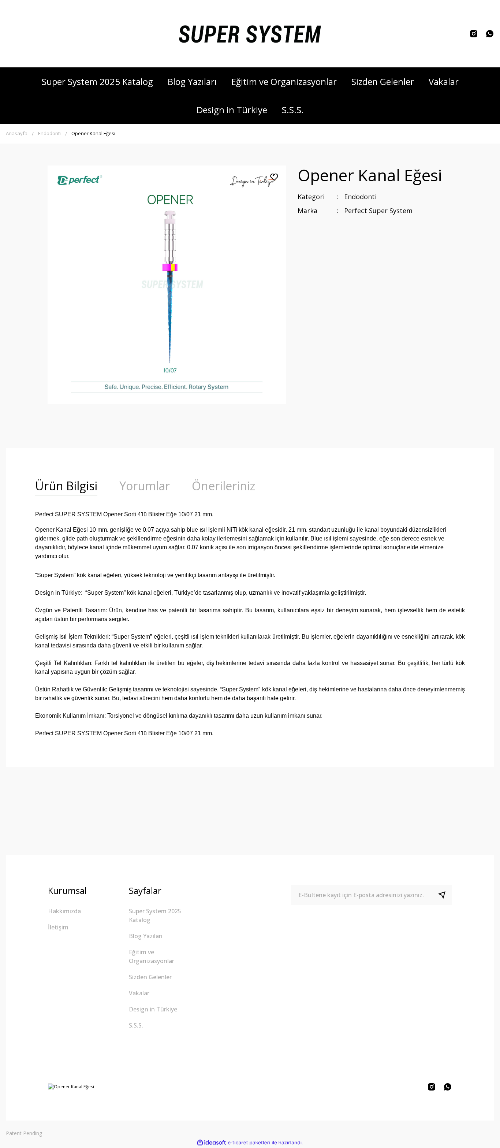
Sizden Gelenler (150, 977)
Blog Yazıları (146, 936)
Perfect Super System (378, 210)
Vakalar (139, 993)
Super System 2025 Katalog (155, 915)
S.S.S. (136, 1025)
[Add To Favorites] (274, 177)
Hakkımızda (64, 911)
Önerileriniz (223, 486)
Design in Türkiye (153, 1009)
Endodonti (360, 196)
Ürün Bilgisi (66, 486)
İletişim (58, 927)
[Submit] (444, 895)
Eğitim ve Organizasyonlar (151, 956)
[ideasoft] (211, 1142)
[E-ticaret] (249, 1143)
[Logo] (249, 34)
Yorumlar (144, 486)
